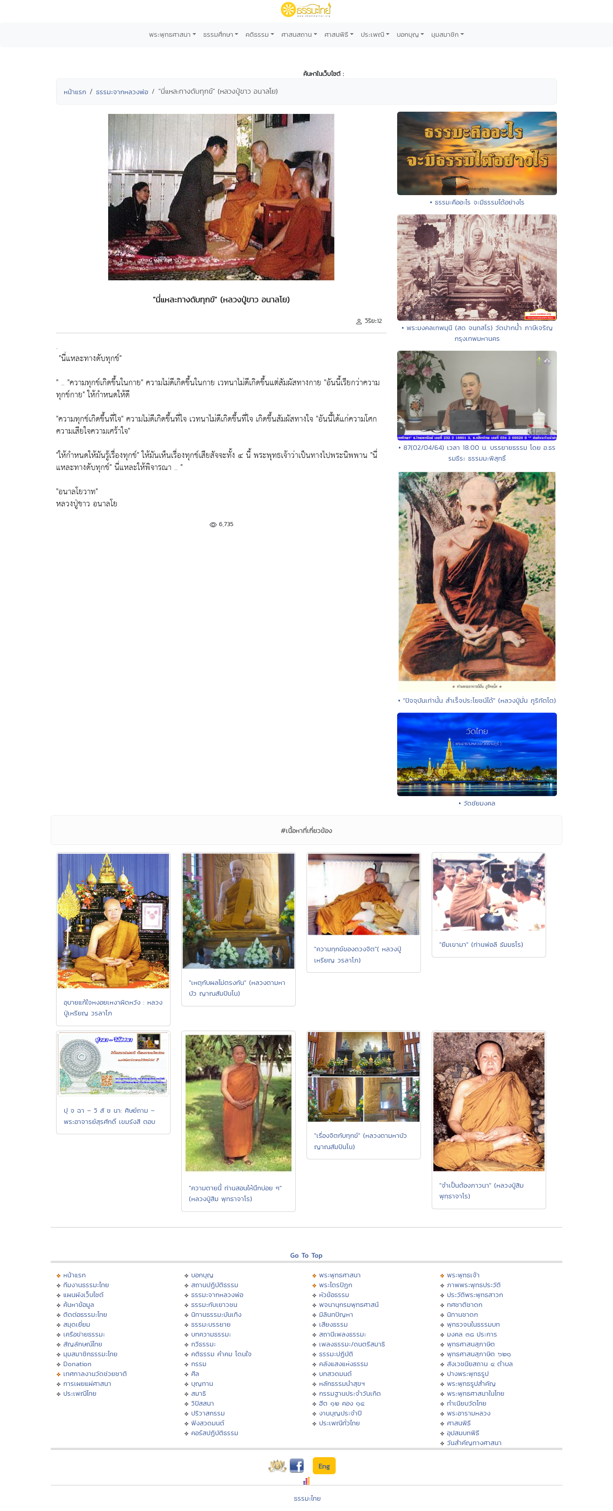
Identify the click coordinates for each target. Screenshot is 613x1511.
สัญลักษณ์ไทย (82, 1344)
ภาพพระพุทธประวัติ (474, 1284)
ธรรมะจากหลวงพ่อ (122, 91)
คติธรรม (257, 34)
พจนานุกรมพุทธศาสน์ (349, 1304)
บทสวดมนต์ (335, 1373)
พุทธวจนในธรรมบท (473, 1324)
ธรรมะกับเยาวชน (214, 1304)
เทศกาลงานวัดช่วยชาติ (95, 1373)
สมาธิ (198, 1393)
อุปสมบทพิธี (463, 1432)
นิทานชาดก (462, 1314)
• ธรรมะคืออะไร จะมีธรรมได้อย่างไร (477, 202)
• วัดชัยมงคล (477, 803)
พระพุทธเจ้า (463, 1275)
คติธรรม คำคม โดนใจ (221, 1354)
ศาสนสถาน (296, 34)
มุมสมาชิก (445, 34)
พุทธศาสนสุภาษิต (471, 1344)
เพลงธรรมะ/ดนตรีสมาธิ (352, 1344)
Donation (77, 1363)
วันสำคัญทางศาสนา (474, 1442)
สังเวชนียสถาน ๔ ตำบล (480, 1363)
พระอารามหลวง (468, 1413)
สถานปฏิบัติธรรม (214, 1284)
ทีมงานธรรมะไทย (86, 1284)
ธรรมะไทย (307, 1498)
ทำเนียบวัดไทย (466, 1403)
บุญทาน (202, 1383)
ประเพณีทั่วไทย (339, 1423)
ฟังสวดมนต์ (207, 1423)
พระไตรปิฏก (335, 1284)
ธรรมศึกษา (218, 34)
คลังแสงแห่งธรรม (343, 1363)
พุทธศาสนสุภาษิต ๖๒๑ (479, 1354)
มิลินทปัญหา (336, 1314)
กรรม (198, 1363)
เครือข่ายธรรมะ (84, 1334)
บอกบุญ (408, 34)
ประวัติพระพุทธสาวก (475, 1294)
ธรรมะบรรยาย (211, 1324)
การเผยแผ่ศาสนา (87, 1383)
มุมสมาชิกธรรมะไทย (90, 1354)
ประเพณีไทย (79, 1393)
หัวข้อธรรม (334, 1294)
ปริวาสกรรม (208, 1413)
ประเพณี (372, 34)
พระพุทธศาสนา (170, 34)
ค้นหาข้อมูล (78, 1304)
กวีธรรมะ (203, 1344)
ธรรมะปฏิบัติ (336, 1354)
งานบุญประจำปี (340, 1413)
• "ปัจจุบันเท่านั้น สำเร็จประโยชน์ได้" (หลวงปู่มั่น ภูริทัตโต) (477, 700)
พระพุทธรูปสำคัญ (471, 1383)
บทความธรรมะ (211, 1334)
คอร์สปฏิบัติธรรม (214, 1432)
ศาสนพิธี (336, 34)
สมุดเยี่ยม (76, 1324)
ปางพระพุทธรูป (468, 1373)
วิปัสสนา (202, 1403)
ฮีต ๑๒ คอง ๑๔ (341, 1403)
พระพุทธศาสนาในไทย (475, 1393)
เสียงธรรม (333, 1324)
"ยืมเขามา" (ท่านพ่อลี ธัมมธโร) (481, 944)
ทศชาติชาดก (464, 1304)
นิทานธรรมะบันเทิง (216, 1314)
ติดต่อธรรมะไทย (85, 1314)
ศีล (195, 1373)
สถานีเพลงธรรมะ (342, 1334)
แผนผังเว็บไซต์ (83, 1294)
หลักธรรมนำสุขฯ (342, 1383)
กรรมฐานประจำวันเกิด (350, 1393)
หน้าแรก (75, 91)
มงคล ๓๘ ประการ (472, 1334)
